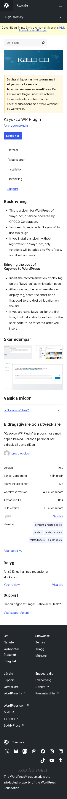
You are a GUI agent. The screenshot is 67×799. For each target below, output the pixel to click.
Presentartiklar (47, 693)
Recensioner (16, 160)
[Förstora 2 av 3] (58, 350)
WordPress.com (16, 705)
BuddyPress (14, 725)
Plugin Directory (13, 16)
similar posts (55, 540)
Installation (15, 169)
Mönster (41, 655)
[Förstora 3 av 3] (58, 367)
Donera (42, 687)
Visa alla (57, 585)
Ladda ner (12, 135)
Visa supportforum (16, 613)
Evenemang (43, 680)
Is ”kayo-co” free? (16, 410)
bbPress (11, 719)
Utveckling (15, 179)
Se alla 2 (58, 516)
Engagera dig (44, 673)
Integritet (10, 661)
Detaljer (13, 150)
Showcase (42, 636)
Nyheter (9, 642)
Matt (9, 712)
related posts (37, 540)
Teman (40, 642)
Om (6, 636)
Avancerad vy (13, 551)
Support (12, 189)
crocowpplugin (18, 125)
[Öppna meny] (61, 5)
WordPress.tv (15, 693)
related (38, 532)
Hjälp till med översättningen (42, 29)
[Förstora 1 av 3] (27, 350)
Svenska (18, 742)
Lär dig (8, 673)
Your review (12, 585)
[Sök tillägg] (43, 42)
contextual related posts (48, 524)
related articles (53, 532)
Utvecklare (11, 687)
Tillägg (39, 649)
